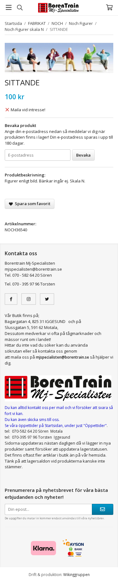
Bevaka (83, 155)
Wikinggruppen (76, 574)
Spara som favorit (31, 203)
